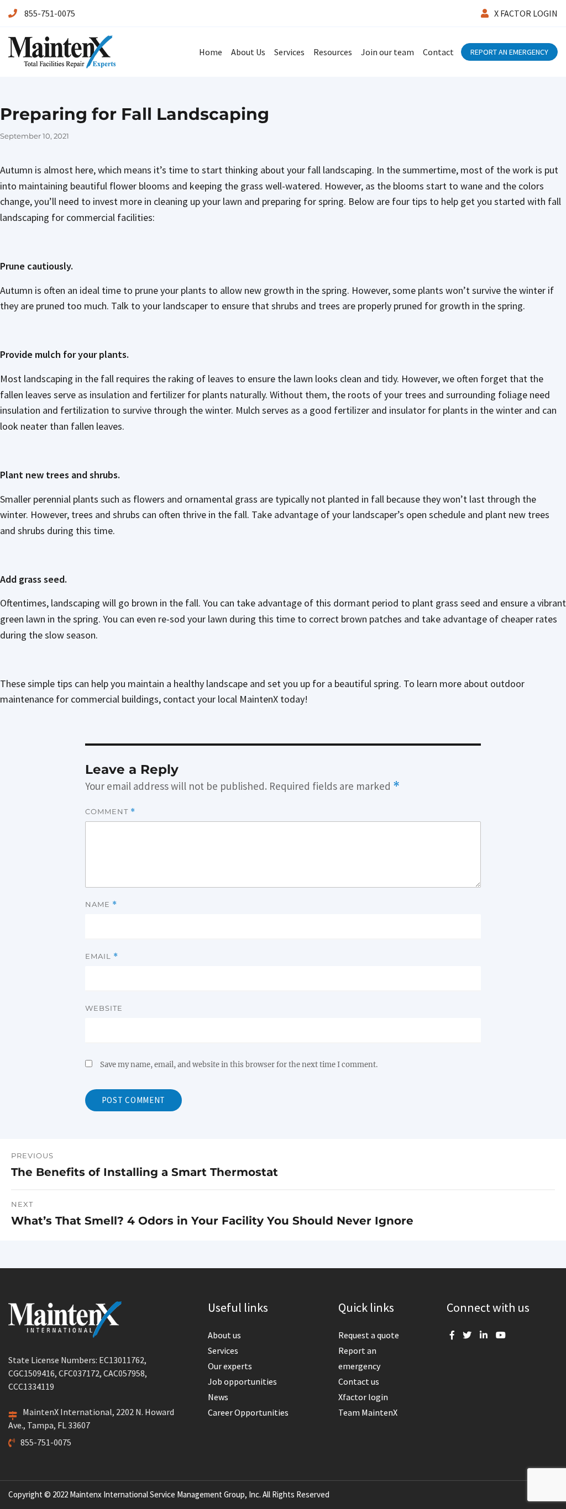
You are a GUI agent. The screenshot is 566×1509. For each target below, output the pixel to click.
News (218, 1396)
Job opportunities (242, 1381)
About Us (248, 51)
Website (104, 1008)
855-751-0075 (49, 13)
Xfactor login (363, 1396)
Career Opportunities (248, 1412)
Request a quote (368, 1335)
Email (101, 956)
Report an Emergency (509, 52)
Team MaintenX (367, 1412)
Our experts (230, 1365)
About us (224, 1335)
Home (210, 51)
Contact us (358, 1381)
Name (101, 904)
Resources (332, 51)
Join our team (387, 51)
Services (289, 51)
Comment (110, 811)
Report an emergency (359, 1358)
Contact (438, 51)
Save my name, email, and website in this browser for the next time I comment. (239, 1064)
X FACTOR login (526, 13)
